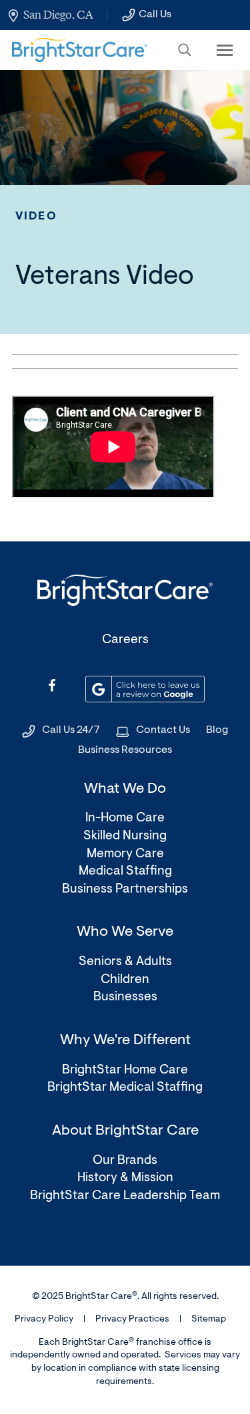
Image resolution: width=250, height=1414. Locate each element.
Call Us (155, 14)
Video (36, 216)
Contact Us (163, 730)
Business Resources (125, 750)
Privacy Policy (44, 1319)
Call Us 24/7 (71, 730)
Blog (217, 730)
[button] (184, 50)
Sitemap (208, 1319)
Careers (125, 640)
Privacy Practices (132, 1319)
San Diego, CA (58, 14)
